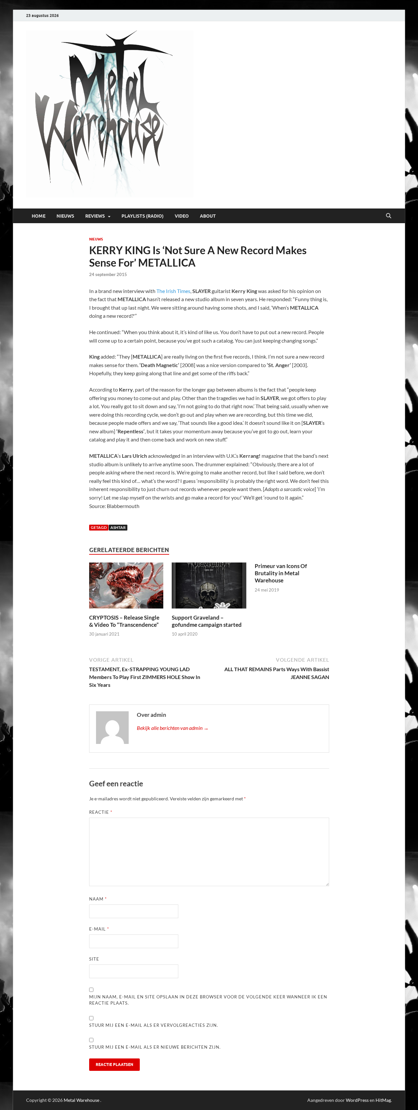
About (208, 216)
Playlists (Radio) (142, 216)
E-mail (99, 929)
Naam (98, 899)
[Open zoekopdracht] (389, 216)
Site (94, 959)
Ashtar (118, 527)
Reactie (100, 812)
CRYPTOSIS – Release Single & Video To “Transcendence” (124, 621)
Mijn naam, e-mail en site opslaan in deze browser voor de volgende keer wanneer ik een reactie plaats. (208, 1000)
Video (182, 216)
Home (38, 216)
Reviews (95, 216)
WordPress (357, 1100)
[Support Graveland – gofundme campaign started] (209, 587)
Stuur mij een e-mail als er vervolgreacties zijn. (153, 1025)
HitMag (383, 1100)
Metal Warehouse (81, 1100)
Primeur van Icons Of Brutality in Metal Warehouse (281, 573)
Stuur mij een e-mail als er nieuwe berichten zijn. (155, 1047)
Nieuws (65, 216)
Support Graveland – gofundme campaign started (207, 621)
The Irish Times (173, 291)
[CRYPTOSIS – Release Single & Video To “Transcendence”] (126, 587)
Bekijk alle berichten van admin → (173, 728)
